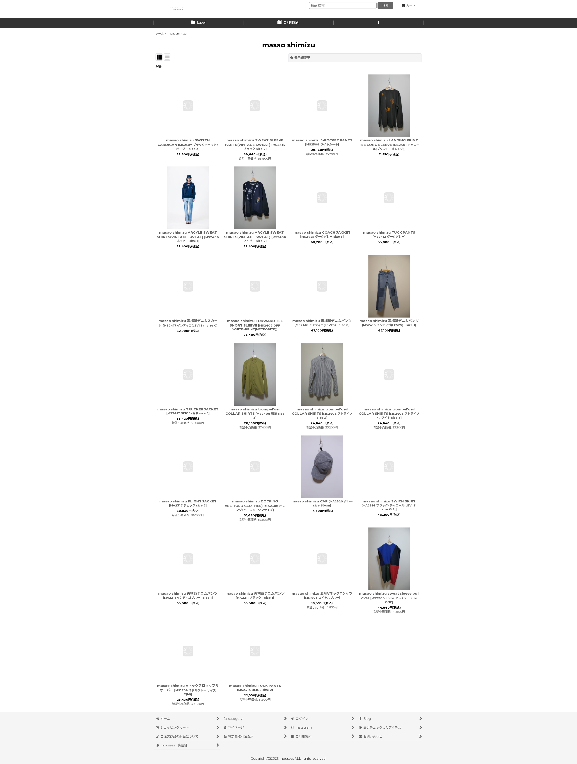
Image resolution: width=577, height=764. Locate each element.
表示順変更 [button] (302, 58)
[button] (379, 23)
